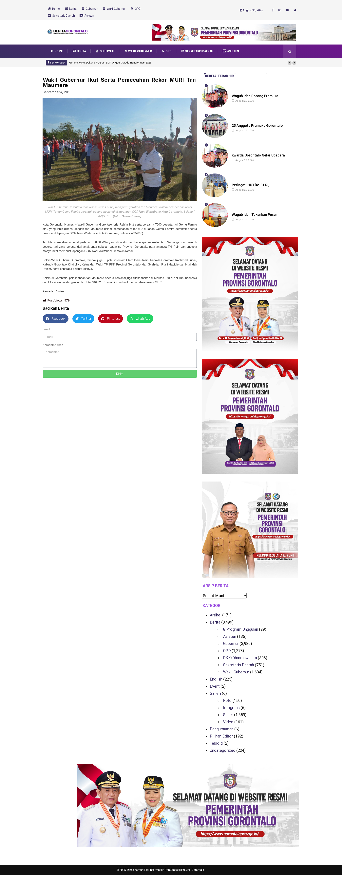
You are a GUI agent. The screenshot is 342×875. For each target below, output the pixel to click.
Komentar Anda (53, 345)
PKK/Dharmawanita (240, 657)
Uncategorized (222, 750)
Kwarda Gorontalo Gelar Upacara (258, 155)
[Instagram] (279, 10)
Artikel (215, 615)
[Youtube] (287, 10)
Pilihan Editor (221, 736)
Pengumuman (221, 729)
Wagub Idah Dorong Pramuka (255, 96)
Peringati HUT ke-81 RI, (250, 185)
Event (215, 686)
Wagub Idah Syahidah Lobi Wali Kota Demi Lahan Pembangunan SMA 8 (111, 62)
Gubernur (231, 643)
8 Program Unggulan (240, 629)
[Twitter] (295, 10)
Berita (235, 92)
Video (228, 722)
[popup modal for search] (289, 51)
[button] (290, 63)
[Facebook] (273, 10)
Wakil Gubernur (236, 672)
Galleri (215, 693)
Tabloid (216, 743)
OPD (227, 650)
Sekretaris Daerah (238, 665)
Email (46, 329)
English (216, 679)
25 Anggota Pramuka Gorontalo (257, 125)
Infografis (231, 707)
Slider (228, 714)
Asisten (229, 636)
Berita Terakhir (219, 76)
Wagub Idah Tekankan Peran (254, 214)
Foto (227, 700)
